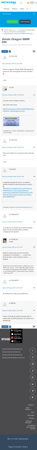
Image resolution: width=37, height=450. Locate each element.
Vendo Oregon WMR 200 (16, 41)
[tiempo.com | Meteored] (6, 339)
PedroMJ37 (15, 214)
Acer (12, 87)
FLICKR (14, 131)
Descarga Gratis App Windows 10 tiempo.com (13, 357)
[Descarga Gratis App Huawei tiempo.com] (16, 337)
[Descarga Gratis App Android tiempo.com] (16, 330)
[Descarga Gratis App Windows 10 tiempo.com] (16, 341)
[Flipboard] (32, 397)
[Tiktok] (32, 371)
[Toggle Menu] (33, 14)
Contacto (30, 405)
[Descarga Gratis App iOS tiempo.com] (16, 334)
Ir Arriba (5, 326)
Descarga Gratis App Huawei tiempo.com (12, 354)
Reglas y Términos (14, 447)
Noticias (14, 9)
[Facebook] (32, 357)
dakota (13, 303)
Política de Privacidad (28, 421)
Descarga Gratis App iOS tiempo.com (11, 352)
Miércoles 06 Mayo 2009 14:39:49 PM (13, 95)
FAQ (32, 412)
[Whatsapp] (33, 377)
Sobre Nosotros (27, 408)
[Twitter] (32, 350)
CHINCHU (14, 239)
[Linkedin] (32, 384)
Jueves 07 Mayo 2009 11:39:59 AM (12, 222)
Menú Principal (7, 14)
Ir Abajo (5, 51)
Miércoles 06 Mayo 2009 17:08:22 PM (13, 147)
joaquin (13, 169)
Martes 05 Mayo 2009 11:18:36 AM (12, 63)
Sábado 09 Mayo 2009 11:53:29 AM (12, 288)
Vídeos (22, 9)
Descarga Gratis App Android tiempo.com (12, 349)
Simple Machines (23, 439)
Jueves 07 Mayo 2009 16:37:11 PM (12, 247)
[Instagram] (33, 364)
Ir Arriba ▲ (25, 447)
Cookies (31, 418)
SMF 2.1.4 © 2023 (12, 439)
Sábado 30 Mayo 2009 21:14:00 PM (12, 310)
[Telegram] (32, 391)
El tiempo (7, 9)
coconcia (14, 56)
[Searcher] (21, 2)
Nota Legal (30, 415)
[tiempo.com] (9, 3)
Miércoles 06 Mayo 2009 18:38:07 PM (13, 176)
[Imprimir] (34, 51)
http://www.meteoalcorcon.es (24, 207)
